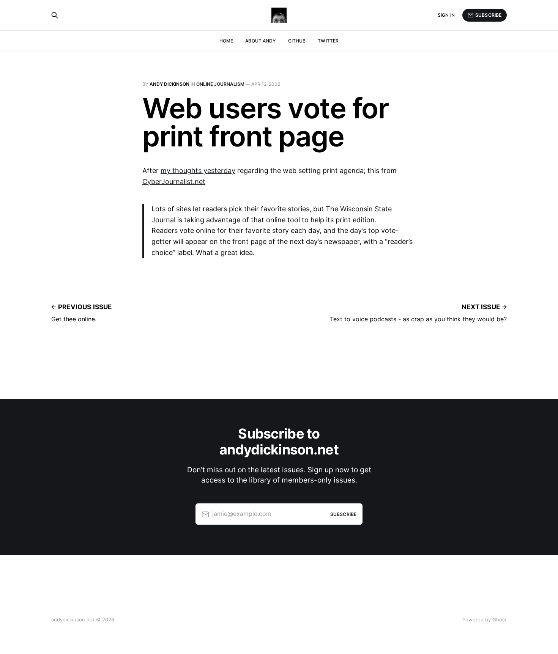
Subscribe (488, 15)
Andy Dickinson (169, 84)
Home (226, 41)
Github (297, 41)
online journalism (220, 84)
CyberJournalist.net (173, 182)
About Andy (260, 41)
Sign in (446, 15)
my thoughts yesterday (198, 171)
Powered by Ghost (484, 619)
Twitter (328, 41)
